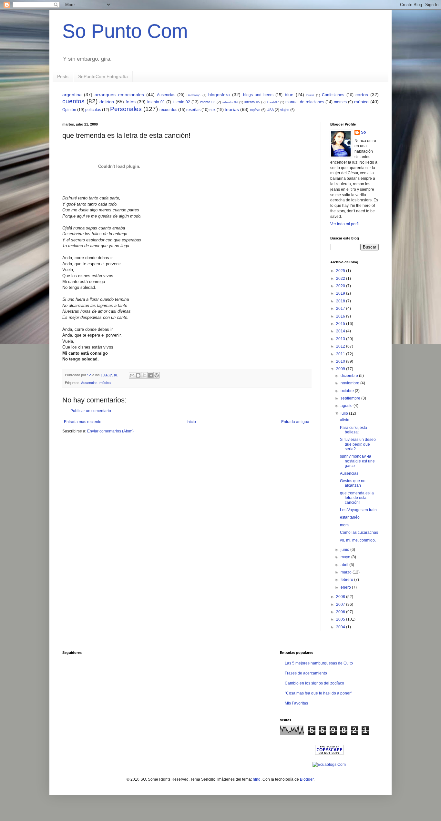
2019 (341, 293)
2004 (341, 627)
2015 (341, 323)
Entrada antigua (295, 422)
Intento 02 (181, 102)
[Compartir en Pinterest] (156, 375)
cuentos (73, 101)
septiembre (351, 398)
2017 (341, 308)
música (361, 101)
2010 (341, 361)
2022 (341, 278)
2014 (341, 331)
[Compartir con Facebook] (150, 375)
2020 (341, 286)
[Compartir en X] (144, 375)
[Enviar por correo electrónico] (132, 375)
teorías (232, 109)
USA (270, 110)
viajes (284, 110)
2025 (341, 271)
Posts (62, 76)
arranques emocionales (119, 94)
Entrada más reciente (82, 422)
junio (345, 549)
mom (344, 525)
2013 (341, 339)
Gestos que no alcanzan (352, 483)
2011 (341, 354)
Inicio (191, 422)
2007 (341, 604)
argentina (72, 94)
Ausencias (166, 95)
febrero (347, 579)
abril (345, 565)
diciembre (350, 375)
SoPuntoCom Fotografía (103, 76)
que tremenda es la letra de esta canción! (357, 498)
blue (289, 94)
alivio (344, 420)
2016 (341, 316)
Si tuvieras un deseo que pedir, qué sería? (358, 444)
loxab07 (273, 102)
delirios (106, 101)
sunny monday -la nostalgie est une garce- (357, 461)
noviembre (350, 383)
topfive (255, 110)
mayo (346, 557)
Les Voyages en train (358, 510)
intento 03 (207, 102)
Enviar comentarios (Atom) (110, 431)
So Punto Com (125, 31)
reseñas (193, 109)
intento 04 (230, 102)
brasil (310, 95)
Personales (126, 109)
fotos (131, 101)
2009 (341, 369)
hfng (257, 779)
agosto (347, 405)
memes (340, 102)
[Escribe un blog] (138, 375)
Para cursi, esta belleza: (353, 429)
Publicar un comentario (90, 411)
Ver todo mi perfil (345, 224)
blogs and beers (258, 95)
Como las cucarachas (359, 532)
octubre (348, 391)
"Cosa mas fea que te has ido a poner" (318, 693)
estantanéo (350, 517)
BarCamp (193, 95)
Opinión (69, 109)
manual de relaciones (304, 102)
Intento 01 (156, 102)
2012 (341, 346)
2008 (341, 596)
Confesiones (333, 95)
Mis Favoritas (296, 703)
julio (345, 413)
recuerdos (168, 109)
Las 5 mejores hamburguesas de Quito (319, 663)
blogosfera (219, 94)
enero (346, 587)
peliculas (93, 109)
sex (213, 109)
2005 (341, 619)
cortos (361, 94)
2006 (341, 612)
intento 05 (252, 102)
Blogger (306, 779)
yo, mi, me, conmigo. (358, 540)
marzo (347, 572)
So (363, 132)
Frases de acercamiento (306, 673)
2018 (341, 301)
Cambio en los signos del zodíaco (314, 683)
